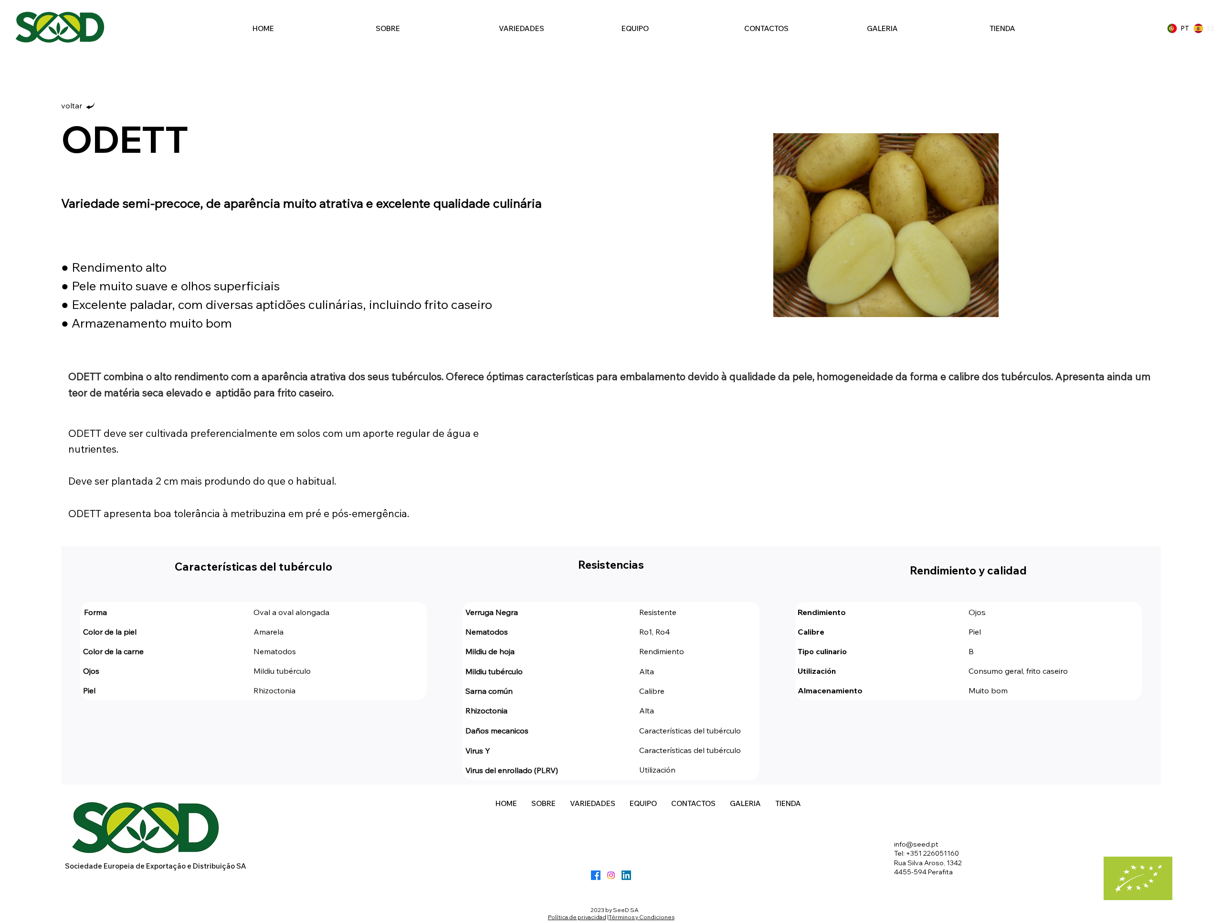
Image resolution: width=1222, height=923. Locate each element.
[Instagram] (611, 875)
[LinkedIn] (626, 875)
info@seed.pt (916, 844)
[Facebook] (595, 875)
